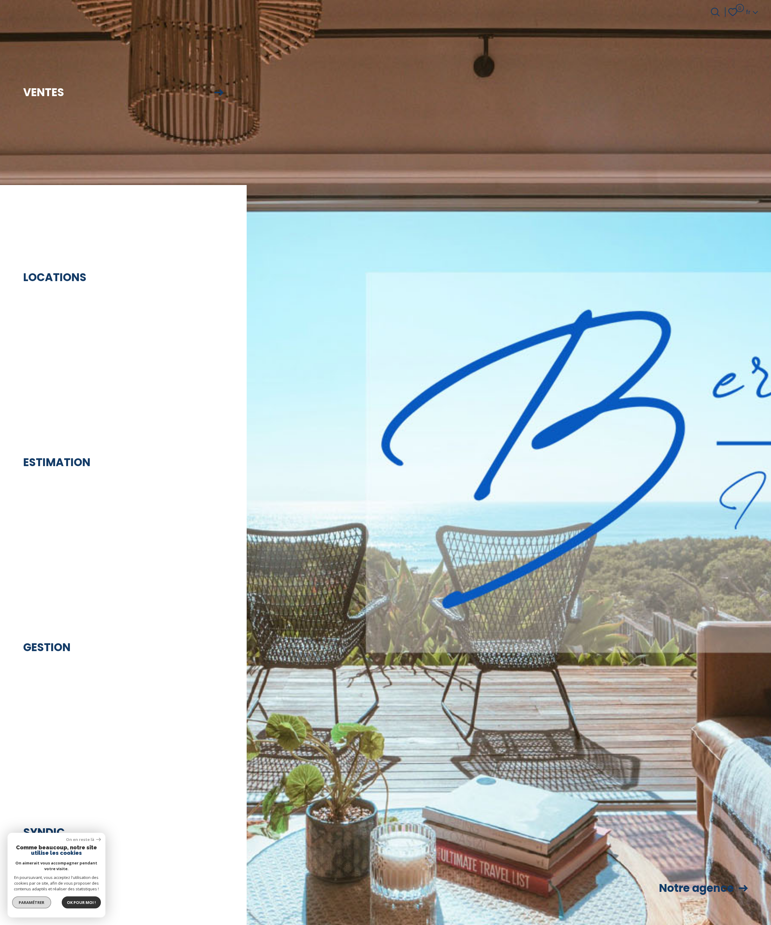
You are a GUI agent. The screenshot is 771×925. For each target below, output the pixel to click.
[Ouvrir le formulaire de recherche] (715, 12)
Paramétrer (32, 902)
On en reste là (80, 839)
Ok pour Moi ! (81, 902)
